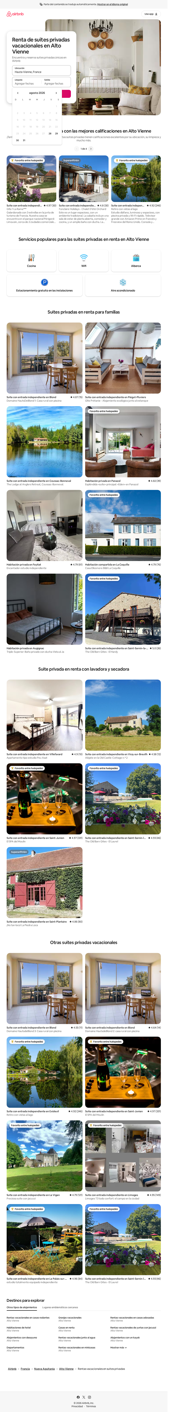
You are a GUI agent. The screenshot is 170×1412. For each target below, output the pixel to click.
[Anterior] (76, 148)
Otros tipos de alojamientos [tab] (22, 1307)
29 (56, 133)
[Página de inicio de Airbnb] (15, 14)
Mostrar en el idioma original (112, 4)
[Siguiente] (90, 148)
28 (50, 133)
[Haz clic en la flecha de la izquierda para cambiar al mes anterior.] (18, 93)
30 (17, 140)
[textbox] (27, 84)
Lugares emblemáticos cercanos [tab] (60, 1307)
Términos (91, 1406)
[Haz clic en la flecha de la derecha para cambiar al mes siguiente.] (56, 93)
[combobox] (41, 72)
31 (24, 140)
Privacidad (77, 1406)
